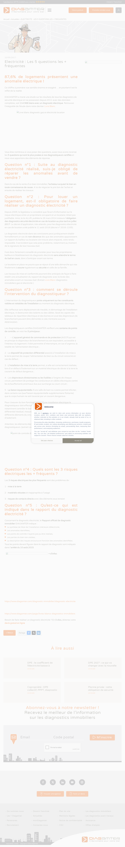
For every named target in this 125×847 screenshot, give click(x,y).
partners (46, 413)
